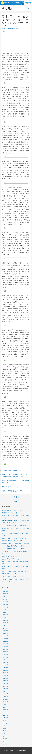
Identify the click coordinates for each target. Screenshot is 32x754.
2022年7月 (5, 707)
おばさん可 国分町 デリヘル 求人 (11, 559)
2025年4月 (5, 620)
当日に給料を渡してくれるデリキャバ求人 (13, 510)
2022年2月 (5, 720)
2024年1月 (5, 659)
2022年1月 (5, 723)
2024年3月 (5, 654)
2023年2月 (5, 688)
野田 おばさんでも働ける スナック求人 (13, 576)
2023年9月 (5, 670)
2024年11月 (5, 633)
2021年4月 (5, 731)
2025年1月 (5, 628)
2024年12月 (5, 630)
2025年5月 (5, 617)
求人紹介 (7, 8)
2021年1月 (4, 739)
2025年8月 (5, 609)
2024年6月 (5, 646)
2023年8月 (5, 673)
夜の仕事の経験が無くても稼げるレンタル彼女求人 (15, 543)
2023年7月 (5, 675)
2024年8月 (5, 641)
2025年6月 (5, 615)
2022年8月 (5, 704)
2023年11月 (5, 665)
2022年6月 (5, 709)
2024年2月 (5, 657)
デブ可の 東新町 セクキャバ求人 (11, 470)
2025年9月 (5, 607)
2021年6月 (5, 725)
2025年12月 (5, 599)
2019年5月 (5, 744)
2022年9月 (5, 702)
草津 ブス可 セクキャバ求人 (10, 487)
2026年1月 (5, 596)
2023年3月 (5, 686)
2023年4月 (5, 683)
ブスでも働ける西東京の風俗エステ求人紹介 (14, 525)
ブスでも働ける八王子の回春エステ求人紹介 (14, 546)
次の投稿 (16, 501)
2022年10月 (5, 699)
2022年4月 (5, 715)
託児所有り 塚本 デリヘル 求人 (10, 513)
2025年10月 (5, 604)
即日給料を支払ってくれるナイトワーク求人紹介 (15, 538)
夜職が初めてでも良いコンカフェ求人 (12, 540)
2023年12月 (5, 662)
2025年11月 (5, 601)
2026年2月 (5, 594)
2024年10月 (5, 636)
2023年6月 (5, 678)
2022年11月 (5, 696)
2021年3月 (5, 733)
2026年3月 (5, 591)
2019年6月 (5, 741)
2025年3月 (5, 622)
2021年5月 (5, 728)
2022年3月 (5, 717)
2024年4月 (5, 652)
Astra (27, 750)
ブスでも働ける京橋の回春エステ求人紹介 (13, 548)
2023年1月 (5, 691)
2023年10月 (5, 667)
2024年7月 (5, 644)
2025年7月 (5, 612)
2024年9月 (5, 638)
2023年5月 (5, 680)
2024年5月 (5, 649)
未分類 (3, 28)
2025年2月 (5, 625)
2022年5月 (5, 712)
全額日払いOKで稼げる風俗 (9, 556)
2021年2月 (5, 736)
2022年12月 (5, 694)
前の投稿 (16, 497)
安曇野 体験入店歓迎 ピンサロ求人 (12, 491)
